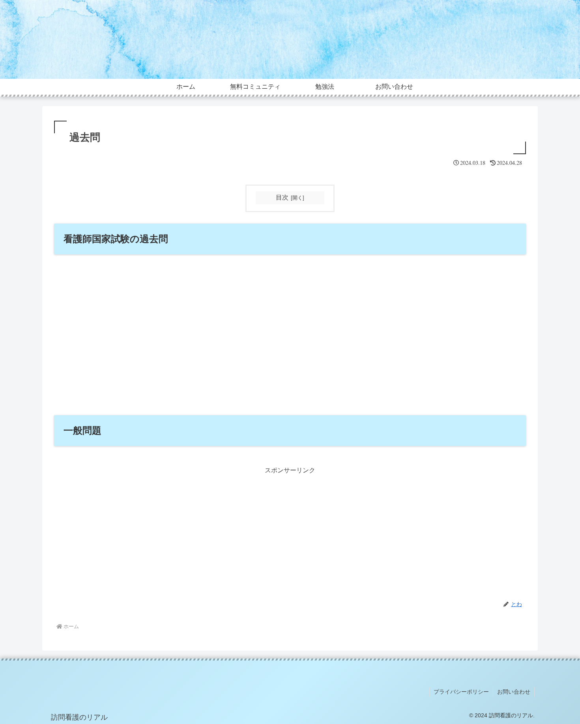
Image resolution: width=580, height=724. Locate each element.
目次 (282, 197)
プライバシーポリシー (461, 692)
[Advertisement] (290, 531)
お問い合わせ (513, 692)
